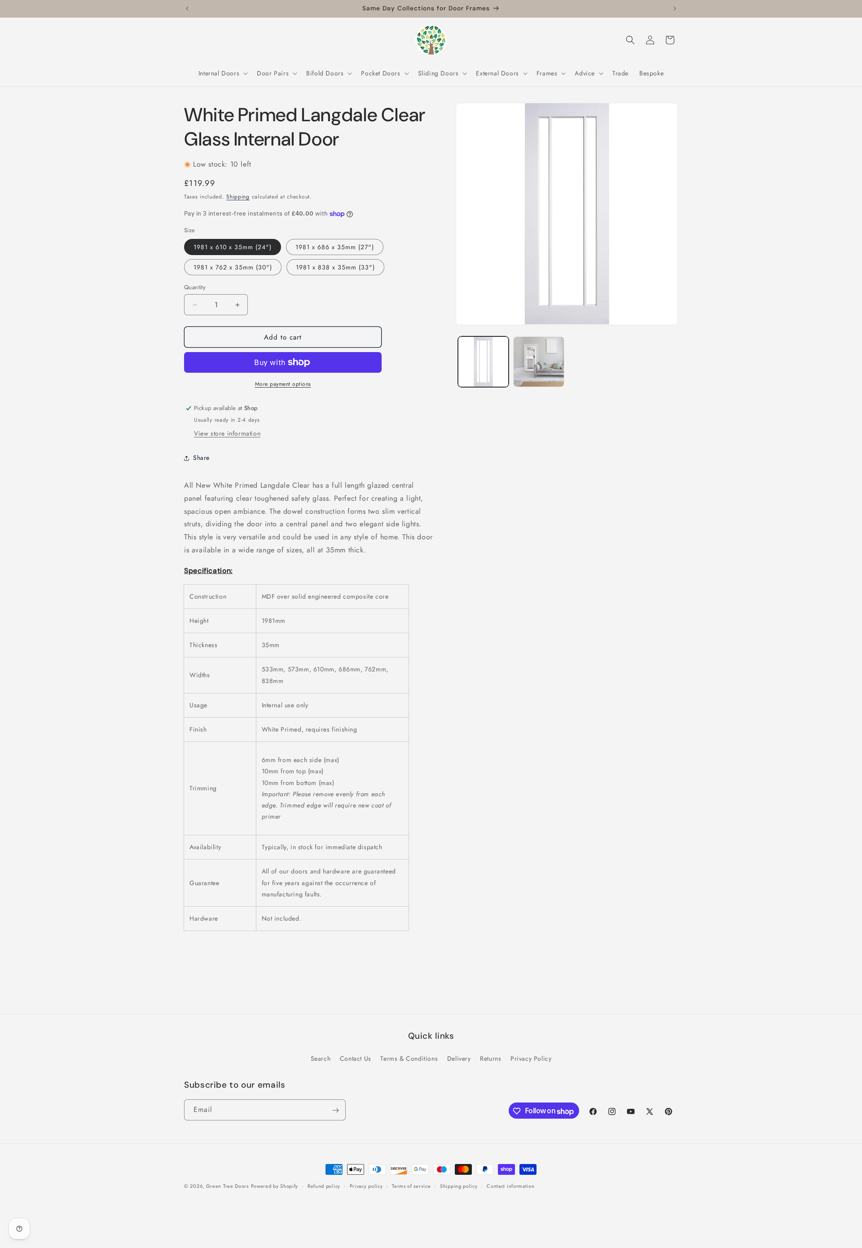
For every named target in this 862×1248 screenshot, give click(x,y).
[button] (222, 73)
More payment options (283, 384)
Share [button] (201, 457)
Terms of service (411, 1186)
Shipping (238, 197)
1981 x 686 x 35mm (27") (334, 247)
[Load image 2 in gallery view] (538, 361)
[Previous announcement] (187, 8)
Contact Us (355, 1058)
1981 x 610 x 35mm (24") (233, 247)
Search (321, 1058)
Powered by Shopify (275, 1186)
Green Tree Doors (227, 1186)
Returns (490, 1058)
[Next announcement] (675, 8)
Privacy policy (366, 1186)
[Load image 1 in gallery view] (483, 361)
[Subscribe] (335, 1110)
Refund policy (324, 1186)
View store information (227, 433)
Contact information (510, 1186)
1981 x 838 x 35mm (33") (335, 267)
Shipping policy (459, 1186)
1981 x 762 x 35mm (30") (233, 267)
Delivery (459, 1058)
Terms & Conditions (409, 1058)
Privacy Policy (530, 1058)
